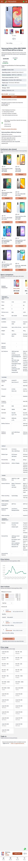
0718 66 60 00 (7, 126)
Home (3, 859)
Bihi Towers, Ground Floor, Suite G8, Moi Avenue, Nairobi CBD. (15, 121)
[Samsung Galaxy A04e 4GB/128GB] (16, 283)
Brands (10, 859)
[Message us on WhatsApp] (24, 1)
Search (17, 859)
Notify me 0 (14, 96)
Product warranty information (9, 129)
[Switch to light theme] (26, 1)
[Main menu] (2, 1)
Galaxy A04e (16, 288)
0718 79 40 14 (7, 124)
